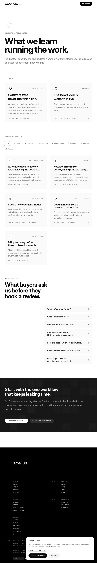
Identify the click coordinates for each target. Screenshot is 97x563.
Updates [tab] (72, 143)
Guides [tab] (9, 149)
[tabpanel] (48, 210)
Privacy (16, 553)
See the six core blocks (41, 421)
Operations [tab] (42, 143)
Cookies (25, 551)
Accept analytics (38, 556)
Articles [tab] (84, 143)
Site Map (16, 551)
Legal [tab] (16, 143)
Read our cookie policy (37, 550)
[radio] (16, 558)
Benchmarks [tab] (57, 143)
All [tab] (7, 143)
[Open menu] (20, 3)
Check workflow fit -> (16, 421)
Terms (23, 553)
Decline (54, 556)
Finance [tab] (28, 143)
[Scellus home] (11, 3)
